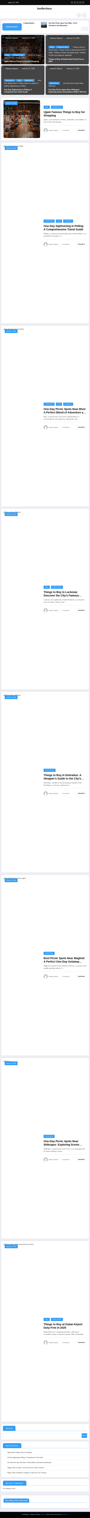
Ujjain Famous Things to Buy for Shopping (21, 61)
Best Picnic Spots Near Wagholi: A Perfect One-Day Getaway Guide (64, 960)
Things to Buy (18, 55)
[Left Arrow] (82, 28)
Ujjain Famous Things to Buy (14, 58)
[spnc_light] (84, 15)
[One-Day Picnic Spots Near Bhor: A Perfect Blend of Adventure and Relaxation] (22, 416)
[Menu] (4, 15)
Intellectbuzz (44, 8)
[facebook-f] (72, 2)
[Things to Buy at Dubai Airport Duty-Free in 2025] (63, 36)
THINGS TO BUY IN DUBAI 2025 (66, 53)
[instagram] (80, 2)
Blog (7, 55)
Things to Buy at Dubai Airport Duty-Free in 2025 (66, 60)
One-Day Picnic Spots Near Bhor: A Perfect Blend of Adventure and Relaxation (57, 24)
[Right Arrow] (86, 28)
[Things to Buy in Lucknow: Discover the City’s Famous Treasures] (22, 599)
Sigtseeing (29, 80)
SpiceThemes (64, 1514)
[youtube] (83, 2)
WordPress (43, 1514)
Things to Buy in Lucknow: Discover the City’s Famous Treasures (61, 594)
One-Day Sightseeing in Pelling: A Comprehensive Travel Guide (18, 91)
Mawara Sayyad (11, 38)
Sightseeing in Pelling (18, 86)
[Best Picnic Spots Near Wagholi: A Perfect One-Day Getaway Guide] (22, 965)
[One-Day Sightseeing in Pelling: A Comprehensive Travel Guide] (12, 67)
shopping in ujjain (34, 55)
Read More (81, 130)
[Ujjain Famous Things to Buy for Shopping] (22, 49)
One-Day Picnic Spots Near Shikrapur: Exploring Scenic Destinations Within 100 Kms (67, 91)
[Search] (79, 15)
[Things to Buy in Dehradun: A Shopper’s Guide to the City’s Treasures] (22, 782)
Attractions (10, 80)
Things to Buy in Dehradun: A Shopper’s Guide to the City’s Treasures (62, 777)
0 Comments (65, 130)
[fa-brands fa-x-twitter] (75, 2)
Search (9, 1428)
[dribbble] (78, 2)
